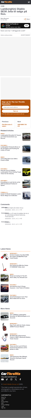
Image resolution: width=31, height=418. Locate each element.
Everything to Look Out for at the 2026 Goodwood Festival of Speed (10, 184)
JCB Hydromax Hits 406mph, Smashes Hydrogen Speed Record (18, 358)
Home (2, 6)
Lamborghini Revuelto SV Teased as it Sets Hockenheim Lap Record (11, 137)
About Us (3, 397)
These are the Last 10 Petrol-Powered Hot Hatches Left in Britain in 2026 (18, 347)
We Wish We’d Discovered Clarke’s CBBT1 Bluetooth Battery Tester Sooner (20, 337)
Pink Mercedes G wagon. (7, 125)
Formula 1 (4, 192)
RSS (2, 403)
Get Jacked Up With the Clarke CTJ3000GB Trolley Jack (19, 266)
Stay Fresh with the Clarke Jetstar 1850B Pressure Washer (20, 325)
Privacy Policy (4, 401)
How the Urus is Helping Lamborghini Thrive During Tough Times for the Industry (11, 172)
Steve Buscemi (5, 18)
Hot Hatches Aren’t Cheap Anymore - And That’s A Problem (19, 287)
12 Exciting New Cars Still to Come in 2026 (9, 159)
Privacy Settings (5, 404)
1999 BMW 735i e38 (22, 125)
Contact (3, 398)
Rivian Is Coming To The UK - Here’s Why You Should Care (19, 276)
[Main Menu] (29, 2)
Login (2, 406)
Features (4, 145)
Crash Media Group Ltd (11, 384)
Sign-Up (3, 407)
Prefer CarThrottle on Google (12, 24)
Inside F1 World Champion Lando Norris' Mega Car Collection (11, 194)
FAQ (2, 400)
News (2, 133)
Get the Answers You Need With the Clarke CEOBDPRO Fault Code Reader (19, 256)
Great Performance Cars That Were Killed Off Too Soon (18, 297)
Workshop (13, 253)
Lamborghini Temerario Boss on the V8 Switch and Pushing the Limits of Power (10, 148)
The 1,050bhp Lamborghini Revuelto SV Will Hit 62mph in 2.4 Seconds (20, 316)
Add (26, 25)
